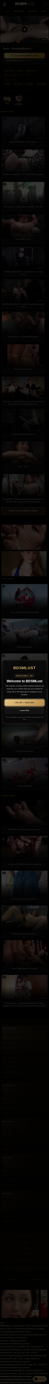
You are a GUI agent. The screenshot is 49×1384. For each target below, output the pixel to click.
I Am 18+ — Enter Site (24, 703)
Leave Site (24, 710)
